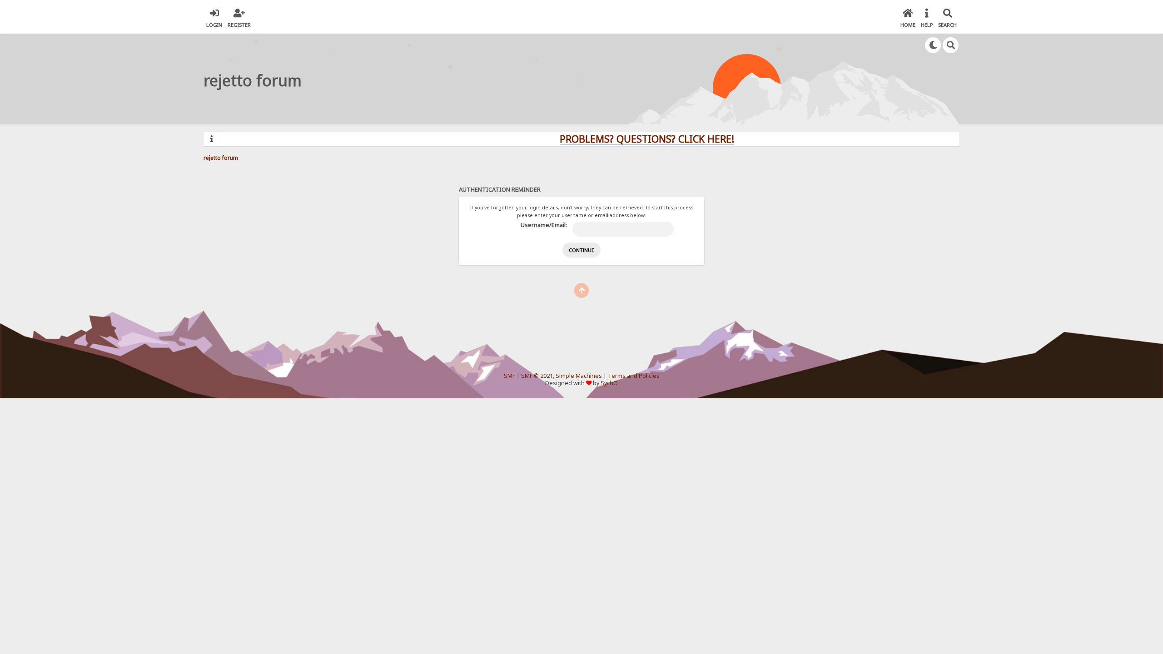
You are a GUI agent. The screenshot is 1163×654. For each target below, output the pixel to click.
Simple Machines (579, 376)
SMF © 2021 (537, 376)
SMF (509, 376)
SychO (609, 383)
